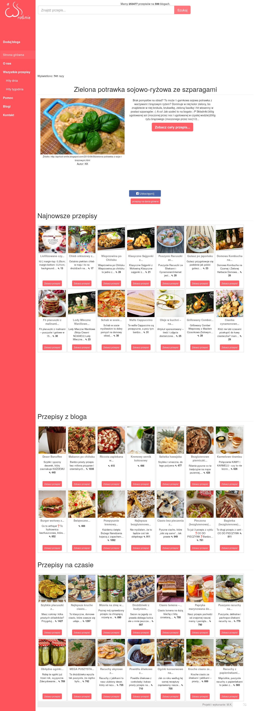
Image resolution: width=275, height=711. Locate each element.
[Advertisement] (145, 44)
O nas (7, 63)
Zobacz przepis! (52, 283)
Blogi (6, 106)
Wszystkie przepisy (16, 72)
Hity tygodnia (13, 89)
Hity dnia (10, 80)
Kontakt (8, 115)
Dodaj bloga (11, 42)
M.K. (229, 704)
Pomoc (8, 98)
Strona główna (13, 55)
